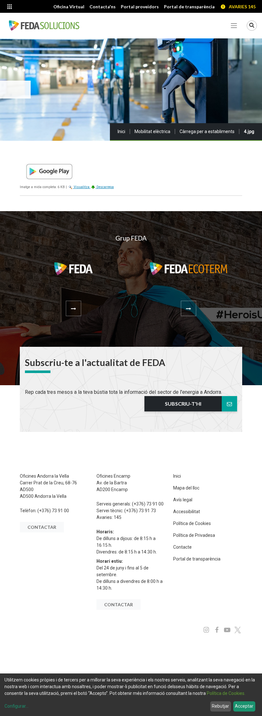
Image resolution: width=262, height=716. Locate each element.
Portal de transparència (196, 558)
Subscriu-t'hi (183, 404)
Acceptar (244, 706)
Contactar (41, 527)
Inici (121, 131)
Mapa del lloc (186, 487)
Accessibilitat (186, 511)
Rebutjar (220, 706)
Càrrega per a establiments (207, 131)
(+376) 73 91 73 (140, 510)
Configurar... (16, 706)
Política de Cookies (192, 523)
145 (117, 517)
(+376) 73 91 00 (53, 510)
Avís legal (182, 499)
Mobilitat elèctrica (152, 131)
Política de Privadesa (194, 535)
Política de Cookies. (226, 693)
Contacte (182, 547)
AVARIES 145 (242, 6)
